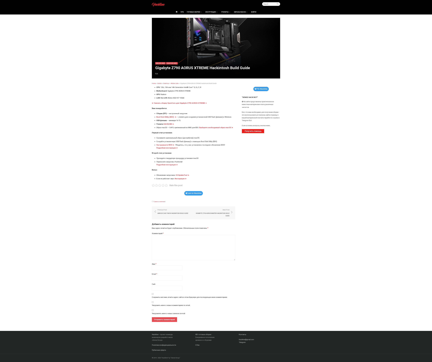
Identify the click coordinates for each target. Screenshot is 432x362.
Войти (253, 12)
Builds (160, 83)
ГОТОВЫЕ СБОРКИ (193, 12)
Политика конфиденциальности (164, 345)
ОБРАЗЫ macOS (240, 12)
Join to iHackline (194, 193)
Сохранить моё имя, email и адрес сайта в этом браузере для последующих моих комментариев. (189, 297)
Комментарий (158, 233)
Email (154, 274)
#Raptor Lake (172, 63)
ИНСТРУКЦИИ (210, 12)
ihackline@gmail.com (246, 339)
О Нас (197, 345)
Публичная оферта (159, 350)
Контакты (242, 334)
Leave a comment (159, 201)
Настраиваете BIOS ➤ (165, 145)
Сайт (154, 284)
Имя (154, 264)
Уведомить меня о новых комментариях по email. (171, 305)
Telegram (242, 342)
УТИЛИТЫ (224, 12)
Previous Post (173, 211)
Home (154, 83)
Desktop (166, 83)
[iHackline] (176, 11)
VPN (182, 12)
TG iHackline (262, 89)
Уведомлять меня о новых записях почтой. (168, 313)
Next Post (213, 213)
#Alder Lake (160, 63)
